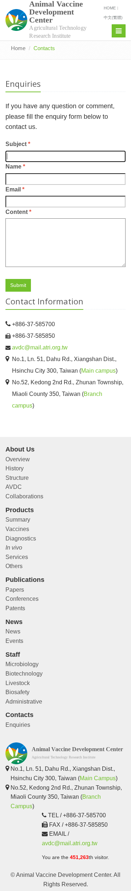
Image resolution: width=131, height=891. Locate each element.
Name (15, 166)
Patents (15, 608)
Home (110, 8)
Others (14, 566)
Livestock (17, 683)
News (12, 631)
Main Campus (98, 778)
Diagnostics (20, 538)
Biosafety (17, 692)
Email (14, 189)
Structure (17, 478)
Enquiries (17, 725)
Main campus (98, 371)
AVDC (13, 487)
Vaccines (17, 529)
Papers (14, 590)
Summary (17, 520)
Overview (17, 459)
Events (14, 641)
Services (16, 557)
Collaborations (24, 496)
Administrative (23, 701)
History (14, 468)
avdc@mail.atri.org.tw (40, 347)
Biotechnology (24, 674)
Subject (17, 144)
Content (18, 212)
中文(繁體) (113, 17)
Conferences (22, 599)
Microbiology (22, 664)
